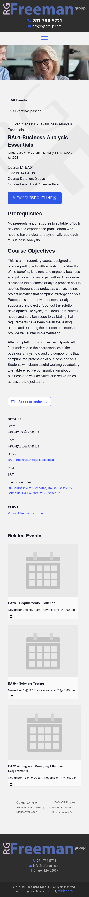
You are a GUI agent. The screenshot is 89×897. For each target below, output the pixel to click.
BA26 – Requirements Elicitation (32, 603)
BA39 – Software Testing (26, 683)
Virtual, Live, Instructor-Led (26, 513)
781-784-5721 (47, 21)
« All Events (17, 100)
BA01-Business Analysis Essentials (31, 459)
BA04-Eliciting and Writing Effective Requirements (64, 807)
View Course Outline (32, 197)
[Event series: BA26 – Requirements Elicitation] (11, 616)
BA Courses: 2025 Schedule (41, 493)
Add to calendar (30, 401)
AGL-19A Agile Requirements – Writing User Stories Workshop (33, 806)
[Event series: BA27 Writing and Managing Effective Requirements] (11, 784)
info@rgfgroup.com (46, 26)
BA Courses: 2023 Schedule (27, 488)
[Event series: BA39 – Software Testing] (11, 696)
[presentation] (43, 570)
